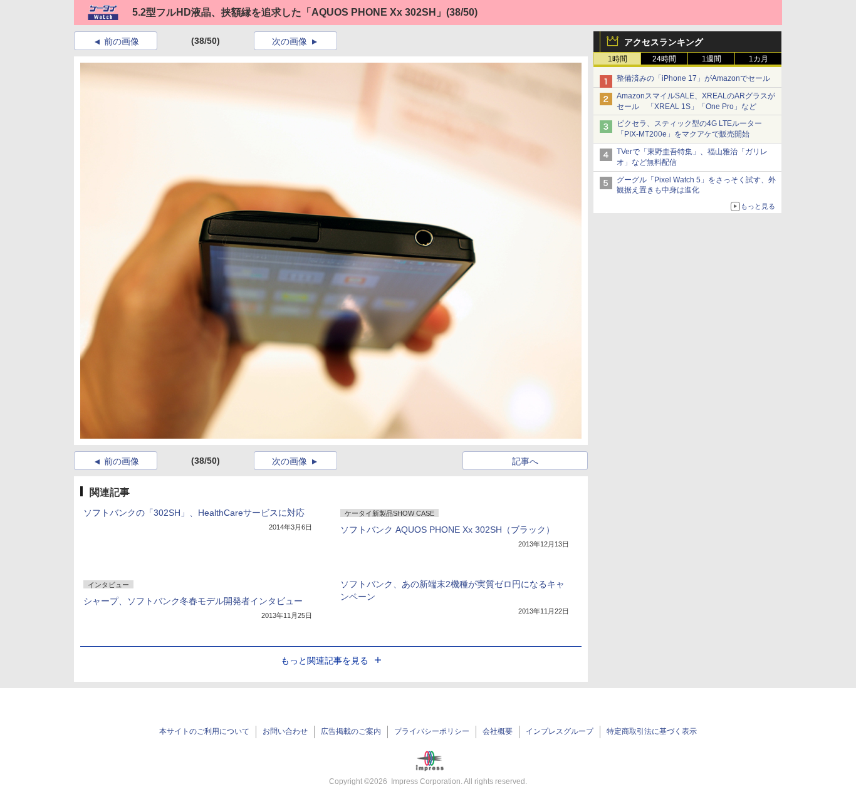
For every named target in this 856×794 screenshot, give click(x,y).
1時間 (617, 59)
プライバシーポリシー (431, 731)
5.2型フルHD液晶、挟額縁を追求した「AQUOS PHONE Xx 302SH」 (289, 12)
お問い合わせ (285, 731)
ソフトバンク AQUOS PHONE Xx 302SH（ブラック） (447, 530)
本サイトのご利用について (204, 731)
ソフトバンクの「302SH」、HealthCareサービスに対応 (194, 513)
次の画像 (289, 41)
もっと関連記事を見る (324, 661)
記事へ (525, 461)
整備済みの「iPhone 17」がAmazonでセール (693, 78)
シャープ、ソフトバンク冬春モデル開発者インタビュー (193, 601)
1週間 (711, 59)
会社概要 (498, 731)
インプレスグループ (559, 731)
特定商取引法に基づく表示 (652, 731)
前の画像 (121, 41)
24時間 (664, 59)
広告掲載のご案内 (351, 731)
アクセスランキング (663, 42)
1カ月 (758, 59)
